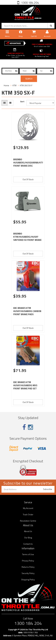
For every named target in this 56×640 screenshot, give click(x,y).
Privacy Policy (28, 560)
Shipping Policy (28, 579)
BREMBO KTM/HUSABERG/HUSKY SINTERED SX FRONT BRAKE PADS (27, 238)
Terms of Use (28, 554)
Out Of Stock (28, 179)
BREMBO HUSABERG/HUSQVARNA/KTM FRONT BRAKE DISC (28, 162)
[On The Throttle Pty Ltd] (28, 12)
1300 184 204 (30, 2)
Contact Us (28, 543)
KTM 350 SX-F (26, 85)
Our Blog (28, 537)
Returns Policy (28, 566)
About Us (28, 531)
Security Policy (28, 573)
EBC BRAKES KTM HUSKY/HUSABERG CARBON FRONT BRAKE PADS (27, 311)
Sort (22, 101)
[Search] (51, 25)
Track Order (28, 514)
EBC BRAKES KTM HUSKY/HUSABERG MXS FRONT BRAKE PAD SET (25, 385)
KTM (14, 85)
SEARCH (28, 78)
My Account (28, 508)
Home (6, 85)
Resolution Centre (28, 520)
